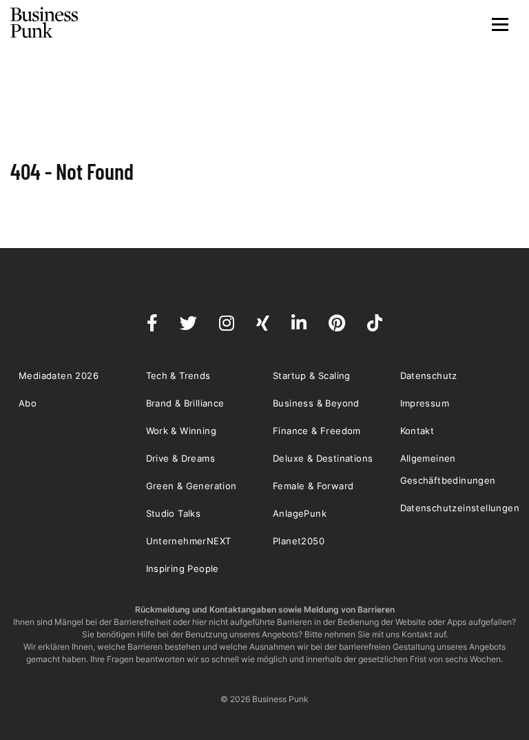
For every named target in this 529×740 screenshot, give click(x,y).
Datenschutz (428, 375)
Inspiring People (182, 568)
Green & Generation (191, 485)
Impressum (425, 403)
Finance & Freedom (317, 430)
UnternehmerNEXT (188, 540)
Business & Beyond (316, 403)
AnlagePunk (299, 513)
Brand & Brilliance (185, 403)
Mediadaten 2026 (58, 375)
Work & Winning (181, 430)
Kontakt (417, 430)
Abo (28, 403)
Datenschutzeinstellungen (460, 507)
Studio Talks (173, 513)
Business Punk (44, 23)
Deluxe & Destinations (323, 458)
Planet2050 (298, 540)
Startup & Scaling (312, 375)
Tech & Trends (178, 375)
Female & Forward (313, 485)
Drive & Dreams (181, 458)
